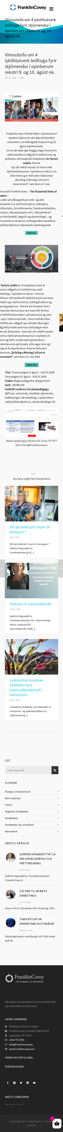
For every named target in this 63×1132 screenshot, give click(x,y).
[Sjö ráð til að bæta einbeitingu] (10, 894)
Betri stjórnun (13, 798)
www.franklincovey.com (22, 1049)
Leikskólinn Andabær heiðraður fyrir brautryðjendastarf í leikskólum (27, 687)
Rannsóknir (11, 831)
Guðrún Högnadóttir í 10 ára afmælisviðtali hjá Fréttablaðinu (37, 858)
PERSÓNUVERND (14, 1066)
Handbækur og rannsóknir (19, 824)
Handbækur (11, 818)
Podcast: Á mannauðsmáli (30, 603)
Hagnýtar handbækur (17, 811)
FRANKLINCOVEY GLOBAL (19, 1057)
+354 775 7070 (16, 1040)
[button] (54, 770)
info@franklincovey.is (21, 1044)
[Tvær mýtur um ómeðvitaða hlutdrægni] (10, 922)
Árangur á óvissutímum (18, 791)
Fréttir (21, 77)
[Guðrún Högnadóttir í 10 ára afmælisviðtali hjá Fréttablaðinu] (10, 857)
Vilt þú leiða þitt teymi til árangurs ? (30, 529)
